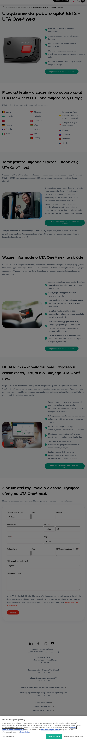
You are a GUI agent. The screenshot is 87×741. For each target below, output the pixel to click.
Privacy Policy (24, 732)
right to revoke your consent (50, 730)
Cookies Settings (8, 736)
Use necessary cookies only (73, 736)
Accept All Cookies (54, 736)
